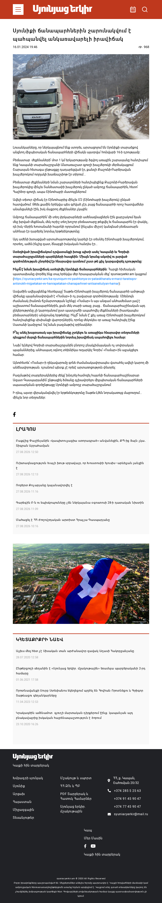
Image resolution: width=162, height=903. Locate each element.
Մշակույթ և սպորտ (76, 778)
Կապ (88, 830)
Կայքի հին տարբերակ (31, 765)
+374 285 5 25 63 (127, 791)
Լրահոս (26, 429)
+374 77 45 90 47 (127, 806)
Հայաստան (22, 802)
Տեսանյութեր (23, 818)
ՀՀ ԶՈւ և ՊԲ (70, 786)
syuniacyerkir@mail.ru (131, 814)
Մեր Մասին (93, 838)
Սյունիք (19, 786)
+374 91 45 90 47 (127, 799)
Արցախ (19, 794)
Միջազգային (23, 810)
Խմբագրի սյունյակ (28, 778)
